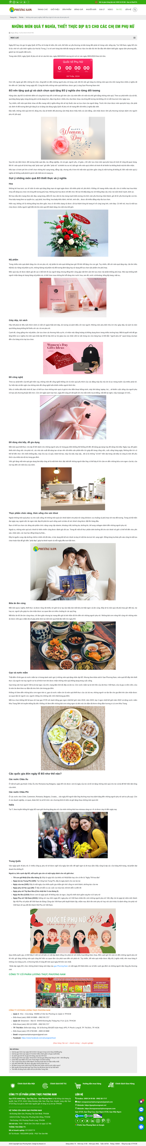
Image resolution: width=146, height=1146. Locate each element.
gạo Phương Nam (60, 966)
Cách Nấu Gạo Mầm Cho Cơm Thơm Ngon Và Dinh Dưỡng (31, 1059)
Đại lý (102, 9)
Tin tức (119, 9)
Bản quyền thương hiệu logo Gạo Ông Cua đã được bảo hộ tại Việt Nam (35, 1067)
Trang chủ (43, 9)
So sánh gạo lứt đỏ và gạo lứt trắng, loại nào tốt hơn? (29, 1056)
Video (110, 9)
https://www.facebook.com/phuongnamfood (39, 1038)
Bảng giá (78, 9)
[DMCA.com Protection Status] (88, 1115)
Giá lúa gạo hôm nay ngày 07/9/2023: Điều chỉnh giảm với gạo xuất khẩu (36, 1054)
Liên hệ (128, 9)
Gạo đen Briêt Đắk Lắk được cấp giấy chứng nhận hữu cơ (30, 1063)
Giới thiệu (55, 9)
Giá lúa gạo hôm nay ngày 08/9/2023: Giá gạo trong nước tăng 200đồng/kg (37, 1052)
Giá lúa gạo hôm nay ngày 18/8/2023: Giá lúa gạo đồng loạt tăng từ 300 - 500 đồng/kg (40, 1058)
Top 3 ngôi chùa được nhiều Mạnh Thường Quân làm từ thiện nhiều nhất (35, 1061)
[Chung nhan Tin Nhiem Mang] (98, 1115)
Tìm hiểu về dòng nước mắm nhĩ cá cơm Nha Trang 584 (30, 1069)
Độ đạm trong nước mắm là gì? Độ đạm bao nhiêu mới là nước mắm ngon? (36, 1065)
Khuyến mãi (91, 9)
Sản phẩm (66, 9)
